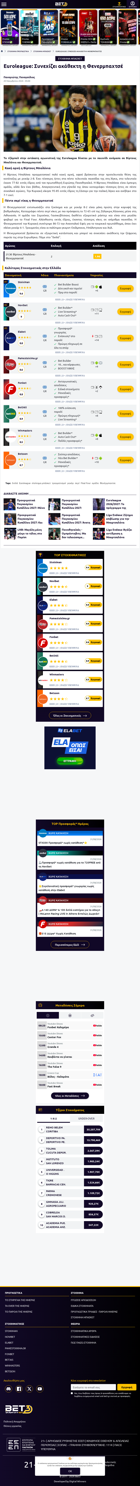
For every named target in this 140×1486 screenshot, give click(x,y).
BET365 (9, 1359)
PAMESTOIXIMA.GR (15, 1348)
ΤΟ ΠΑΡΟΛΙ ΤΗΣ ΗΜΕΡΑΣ (18, 1311)
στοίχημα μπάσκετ (41, 483)
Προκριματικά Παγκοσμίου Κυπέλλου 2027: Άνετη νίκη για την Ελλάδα (76, 518)
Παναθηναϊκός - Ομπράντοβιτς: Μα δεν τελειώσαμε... (74, 533)
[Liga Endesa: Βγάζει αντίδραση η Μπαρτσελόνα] (99, 534)
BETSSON (10, 1371)
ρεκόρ (70, 483)
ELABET (9, 1342)
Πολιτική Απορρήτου (15, 1421)
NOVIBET (10, 1336)
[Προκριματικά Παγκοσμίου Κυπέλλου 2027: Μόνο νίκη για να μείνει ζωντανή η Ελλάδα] (10, 504)
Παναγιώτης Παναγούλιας (19, 77)
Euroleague (25, 483)
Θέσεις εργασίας (12, 1425)
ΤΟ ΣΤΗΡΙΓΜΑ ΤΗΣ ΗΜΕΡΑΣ (20, 1299)
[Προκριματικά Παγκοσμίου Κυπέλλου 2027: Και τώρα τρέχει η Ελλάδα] (10, 519)
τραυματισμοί (59, 483)
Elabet (22, 331)
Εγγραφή (125, 288)
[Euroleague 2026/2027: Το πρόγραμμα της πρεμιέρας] (99, 504)
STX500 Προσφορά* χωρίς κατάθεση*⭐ (63, 842)
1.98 (97, 256)
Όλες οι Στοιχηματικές (67, 715)
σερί (77, 483)
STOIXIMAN (11, 1330)
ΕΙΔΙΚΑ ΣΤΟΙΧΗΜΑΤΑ (82, 1305)
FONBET (9, 1354)
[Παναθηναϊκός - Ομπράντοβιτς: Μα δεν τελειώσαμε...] (54, 534)
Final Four (86, 483)
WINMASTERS (12, 1365)
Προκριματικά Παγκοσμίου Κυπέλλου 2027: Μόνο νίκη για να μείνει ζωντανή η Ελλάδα (31, 504)
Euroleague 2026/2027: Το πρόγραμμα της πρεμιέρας (116, 504)
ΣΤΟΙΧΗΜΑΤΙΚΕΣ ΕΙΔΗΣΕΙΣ (85, 1336)
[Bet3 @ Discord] (8, 1388)
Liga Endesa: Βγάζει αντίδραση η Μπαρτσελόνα (119, 533)
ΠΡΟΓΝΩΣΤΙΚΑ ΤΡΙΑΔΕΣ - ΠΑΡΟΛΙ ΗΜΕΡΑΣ (94, 1311)
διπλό (15, 483)
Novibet (22, 305)
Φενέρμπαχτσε (108, 483)
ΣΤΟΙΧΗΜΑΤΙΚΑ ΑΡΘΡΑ (83, 1330)
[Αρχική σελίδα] (2, 51)
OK (70, 1471)
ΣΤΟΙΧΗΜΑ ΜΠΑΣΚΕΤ (42, 51)
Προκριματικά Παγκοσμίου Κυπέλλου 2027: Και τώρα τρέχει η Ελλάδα (32, 518)
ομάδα (95, 483)
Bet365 (22, 407)
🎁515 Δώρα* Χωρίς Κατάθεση (57, 933)
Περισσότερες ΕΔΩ (67, 944)
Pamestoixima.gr (28, 358)
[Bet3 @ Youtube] (39, 1388)
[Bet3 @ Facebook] (19, 1388)
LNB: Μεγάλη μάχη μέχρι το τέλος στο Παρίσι (30, 533)
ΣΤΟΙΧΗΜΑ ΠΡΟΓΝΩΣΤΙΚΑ (18, 51)
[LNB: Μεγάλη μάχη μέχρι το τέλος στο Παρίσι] (10, 534)
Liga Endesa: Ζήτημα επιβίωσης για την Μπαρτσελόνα (119, 518)
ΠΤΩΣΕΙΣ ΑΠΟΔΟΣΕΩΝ (83, 1299)
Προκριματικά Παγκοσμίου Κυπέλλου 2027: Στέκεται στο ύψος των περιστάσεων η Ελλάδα (74, 504)
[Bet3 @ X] (29, 1388)
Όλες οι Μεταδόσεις (67, 1095)
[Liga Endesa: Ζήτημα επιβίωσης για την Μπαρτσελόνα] (99, 519)
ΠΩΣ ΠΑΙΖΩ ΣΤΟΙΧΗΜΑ (83, 1342)
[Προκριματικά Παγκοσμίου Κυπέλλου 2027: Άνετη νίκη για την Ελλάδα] (54, 519)
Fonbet (22, 382)
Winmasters (25, 430)
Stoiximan (24, 282)
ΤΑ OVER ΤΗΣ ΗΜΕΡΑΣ (17, 1305)
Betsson (23, 453)
